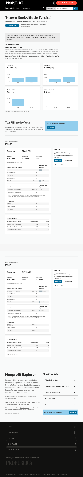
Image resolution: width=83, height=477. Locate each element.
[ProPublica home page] (19, 463)
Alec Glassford (22, 396)
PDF (56, 164)
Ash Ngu (31, 396)
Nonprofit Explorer (13, 8)
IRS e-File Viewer (24, 408)
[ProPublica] (15, 3)
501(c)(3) (19, 47)
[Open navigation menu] (53, 3)
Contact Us (51, 127)
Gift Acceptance (62, 474)
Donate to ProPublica (66, 3)
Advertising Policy (48, 474)
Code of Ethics (11, 474)
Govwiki (31, 409)
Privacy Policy (35, 474)
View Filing (58, 160)
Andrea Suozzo (12, 396)
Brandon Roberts (11, 399)
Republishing (23, 474)
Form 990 (8, 127)
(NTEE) (19, 58)
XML (61, 164)
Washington (26, 8)
